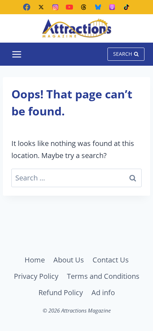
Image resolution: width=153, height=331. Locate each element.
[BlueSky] (98, 7)
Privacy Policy (36, 276)
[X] (41, 7)
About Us (68, 260)
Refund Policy (60, 292)
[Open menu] (17, 54)
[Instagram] (55, 7)
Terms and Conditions (103, 276)
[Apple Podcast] (112, 7)
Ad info (103, 292)
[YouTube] (69, 7)
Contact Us (111, 260)
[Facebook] (27, 7)
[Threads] (83, 7)
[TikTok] (126, 7)
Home (35, 260)
